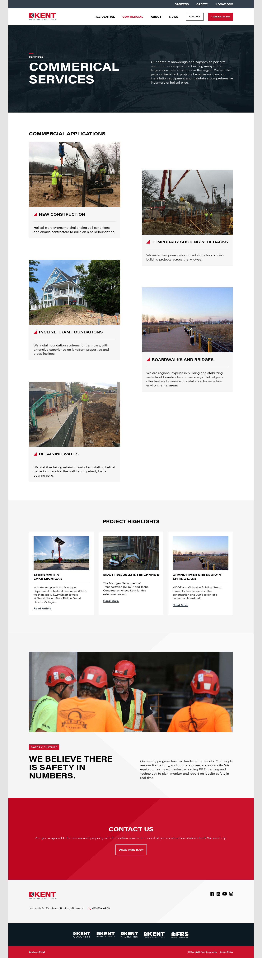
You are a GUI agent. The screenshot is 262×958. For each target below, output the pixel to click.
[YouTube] (224, 894)
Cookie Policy (226, 952)
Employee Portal (37, 952)
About (156, 17)
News (173, 17)
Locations (224, 4)
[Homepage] (42, 16)
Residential (105, 17)
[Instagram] (231, 894)
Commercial (132, 17)
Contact (194, 16)
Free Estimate (220, 16)
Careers (182, 4)
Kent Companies (209, 952)
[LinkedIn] (218, 894)
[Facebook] (212, 894)
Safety (202, 4)
